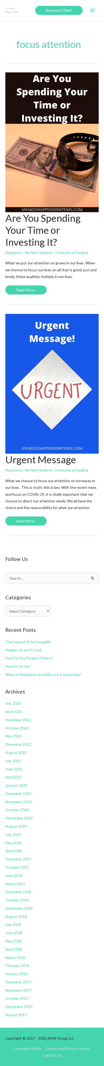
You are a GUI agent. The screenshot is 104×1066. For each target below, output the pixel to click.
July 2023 (13, 703)
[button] (59, 10)
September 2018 (19, 908)
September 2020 (19, 818)
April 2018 (13, 949)
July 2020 (13, 834)
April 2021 (13, 777)
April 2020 (13, 850)
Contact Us (52, 1055)
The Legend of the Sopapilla (28, 641)
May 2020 (13, 842)
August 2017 (16, 1014)
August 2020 (16, 826)
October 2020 (17, 809)
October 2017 (17, 998)
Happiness (14, 252)
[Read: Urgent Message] (52, 383)
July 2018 (13, 924)
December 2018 (18, 891)
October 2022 (17, 728)
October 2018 (17, 900)
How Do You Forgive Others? (29, 658)
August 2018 (16, 916)
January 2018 (16, 973)
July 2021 (13, 760)
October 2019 (17, 867)
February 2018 (17, 965)
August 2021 (16, 752)
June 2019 (13, 875)
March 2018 (15, 957)
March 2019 (15, 883)
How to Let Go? (18, 666)
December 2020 (18, 793)
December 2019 (18, 859)
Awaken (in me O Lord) (23, 650)
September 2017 (19, 1006)
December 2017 (18, 982)
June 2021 (13, 769)
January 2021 (16, 785)
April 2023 (13, 711)
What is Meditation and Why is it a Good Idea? (43, 674)
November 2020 (18, 801)
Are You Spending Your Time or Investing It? (43, 230)
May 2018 (13, 941)
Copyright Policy (27, 1048)
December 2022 (18, 719)
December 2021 (18, 744)
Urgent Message (40, 459)
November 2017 (18, 990)
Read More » (26, 290)
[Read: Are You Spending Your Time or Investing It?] (52, 142)
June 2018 (13, 932)
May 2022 (13, 736)
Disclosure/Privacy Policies (68, 1048)
